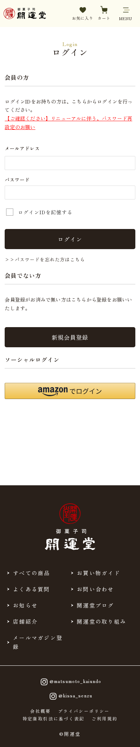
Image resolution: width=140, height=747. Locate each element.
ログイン (70, 239)
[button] (70, 391)
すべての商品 (31, 573)
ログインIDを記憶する (45, 212)
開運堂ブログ (95, 605)
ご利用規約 (104, 718)
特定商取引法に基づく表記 (54, 718)
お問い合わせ (95, 589)
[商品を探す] (28, 735)
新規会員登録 (70, 337)
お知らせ (25, 605)
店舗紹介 (25, 621)
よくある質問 (31, 589)
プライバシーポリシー (84, 711)
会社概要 (40, 711)
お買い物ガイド (98, 573)
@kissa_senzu (75, 695)
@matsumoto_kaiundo (75, 681)
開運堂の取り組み (101, 621)
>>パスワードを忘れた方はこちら (45, 259)
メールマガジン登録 (37, 642)
